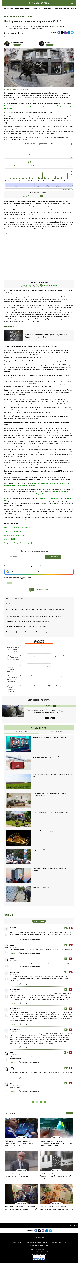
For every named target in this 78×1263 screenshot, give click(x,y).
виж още (69, 1113)
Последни (9, 599)
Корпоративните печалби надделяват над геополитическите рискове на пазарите (44, 711)
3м (33, 196)
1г (41, 196)
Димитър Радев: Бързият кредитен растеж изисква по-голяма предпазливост (21, 1175)
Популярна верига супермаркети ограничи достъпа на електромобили (40, 676)
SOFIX (9, 583)
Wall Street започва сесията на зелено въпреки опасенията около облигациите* (21, 1208)
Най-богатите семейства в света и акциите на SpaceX (48, 737)
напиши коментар (42, 589)
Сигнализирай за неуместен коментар (30, 939)
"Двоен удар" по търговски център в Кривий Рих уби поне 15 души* (26, 626)
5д (26, 196)
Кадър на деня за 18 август (40, 887)
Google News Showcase (43, 566)
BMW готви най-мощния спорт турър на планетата (34, 645)
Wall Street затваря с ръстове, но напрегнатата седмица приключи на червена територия (32, 604)
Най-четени (19, 599)
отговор (13, 939)
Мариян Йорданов (16, 42)
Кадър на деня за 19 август (40, 850)
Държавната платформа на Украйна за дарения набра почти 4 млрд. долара (28, 632)
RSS (25, 1243)
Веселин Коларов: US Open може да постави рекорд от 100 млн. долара (27, 621)
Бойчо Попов (50, 42)
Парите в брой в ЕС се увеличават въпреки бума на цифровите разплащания (56, 1208)
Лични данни (62, 1243)
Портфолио (54, 1243)
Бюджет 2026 (48, 9)
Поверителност (31, 1243)
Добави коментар (39, 921)
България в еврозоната (22, 9)
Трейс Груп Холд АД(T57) (12, 531)
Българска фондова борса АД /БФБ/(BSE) (18, 527)
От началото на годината (50, 196)
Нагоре (72, 1225)
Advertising (42, 1254)
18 (22, 33)
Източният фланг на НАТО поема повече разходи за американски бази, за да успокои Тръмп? (34, 616)
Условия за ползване (43, 1243)
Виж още (50, 718)
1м (30, 196)
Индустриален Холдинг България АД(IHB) (18, 543)
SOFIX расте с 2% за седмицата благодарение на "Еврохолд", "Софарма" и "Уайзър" (56, 1176)
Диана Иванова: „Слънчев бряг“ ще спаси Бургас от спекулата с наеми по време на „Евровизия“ (51, 757)
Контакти (14, 1243)
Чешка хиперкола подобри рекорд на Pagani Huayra (35, 666)
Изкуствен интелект (62, 9)
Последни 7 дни (21, 732)
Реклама (20, 1243)
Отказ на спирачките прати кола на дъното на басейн (35, 656)
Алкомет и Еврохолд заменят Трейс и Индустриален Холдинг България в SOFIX (46, 335)
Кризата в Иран (37, 9)
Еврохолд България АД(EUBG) (14, 535)
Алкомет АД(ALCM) (10, 539)
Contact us (35, 1254)
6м (37, 196)
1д (22, 196)
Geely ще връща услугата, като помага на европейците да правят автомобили (42, 686)
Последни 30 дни (56, 732)
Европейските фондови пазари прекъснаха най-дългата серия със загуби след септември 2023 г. (56, 1143)
